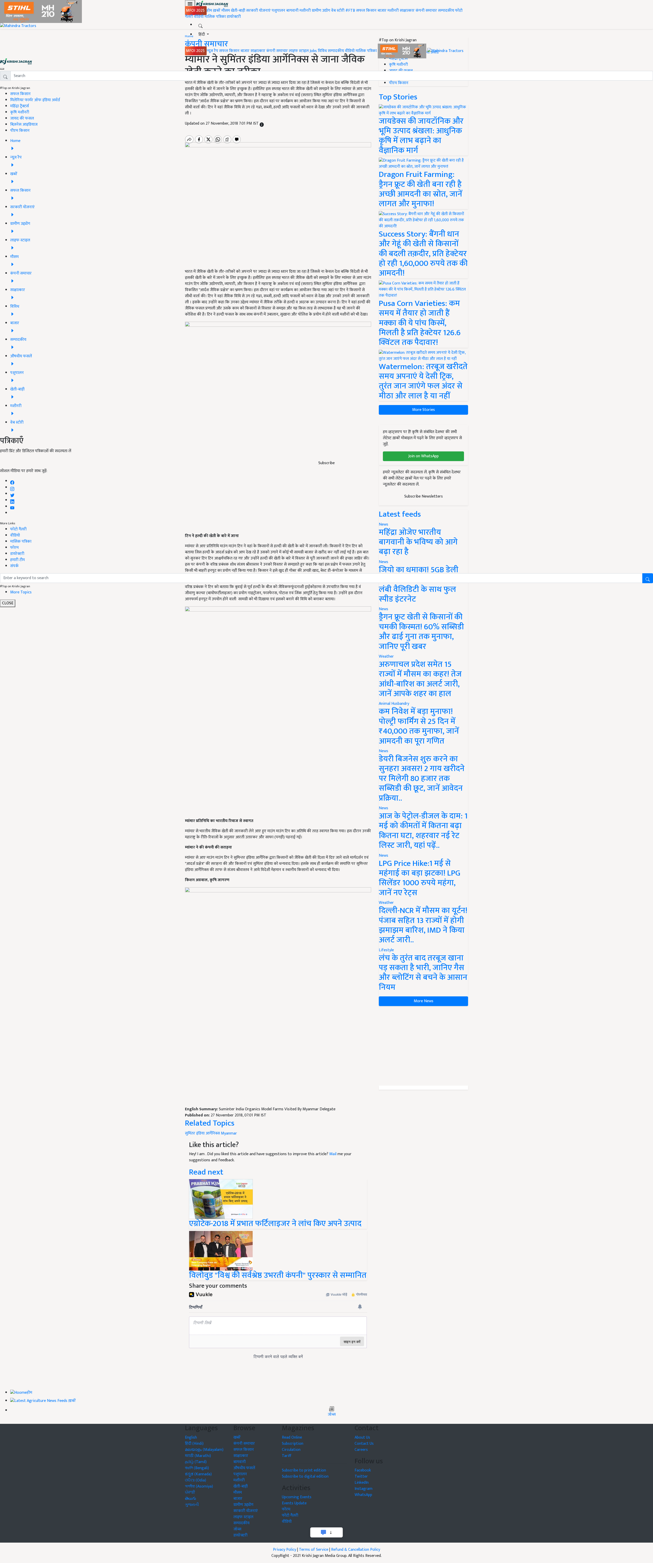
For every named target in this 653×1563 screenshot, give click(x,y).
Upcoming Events (296, 1497)
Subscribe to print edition (304, 1470)
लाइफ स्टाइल (299, 50)
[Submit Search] (647, 578)
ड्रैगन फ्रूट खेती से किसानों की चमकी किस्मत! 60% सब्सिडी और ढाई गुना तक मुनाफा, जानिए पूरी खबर (421, 631)
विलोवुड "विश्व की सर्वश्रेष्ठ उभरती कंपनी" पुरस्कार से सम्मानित (278, 1275)
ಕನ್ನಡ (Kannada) (198, 1474)
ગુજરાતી (192, 1504)
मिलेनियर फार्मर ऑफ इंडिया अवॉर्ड (35, 100)
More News (423, 1001)
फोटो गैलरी (18, 529)
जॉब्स (332, 1415)
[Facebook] (12, 481)
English (191, 1437)
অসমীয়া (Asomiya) (199, 1486)
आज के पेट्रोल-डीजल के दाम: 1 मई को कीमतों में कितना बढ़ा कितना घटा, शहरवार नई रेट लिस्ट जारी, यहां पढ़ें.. (423, 830)
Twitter (361, 1476)
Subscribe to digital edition (305, 1476)
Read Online (292, 1437)
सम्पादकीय (446, 10)
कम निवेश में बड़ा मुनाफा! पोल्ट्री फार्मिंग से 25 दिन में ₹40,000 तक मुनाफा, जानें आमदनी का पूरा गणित (419, 726)
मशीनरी (305, 10)
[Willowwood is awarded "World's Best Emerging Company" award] (221, 1250)
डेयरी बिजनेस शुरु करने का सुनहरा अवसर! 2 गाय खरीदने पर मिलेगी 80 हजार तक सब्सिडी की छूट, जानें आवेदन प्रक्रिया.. (421, 778)
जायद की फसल (22, 118)
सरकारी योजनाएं (259, 10)
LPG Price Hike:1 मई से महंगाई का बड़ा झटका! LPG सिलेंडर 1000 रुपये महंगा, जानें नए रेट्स (419, 878)
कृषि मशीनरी (19, 112)
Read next (206, 1172)
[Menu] (190, 4)
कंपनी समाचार (426, 10)
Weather (386, 656)
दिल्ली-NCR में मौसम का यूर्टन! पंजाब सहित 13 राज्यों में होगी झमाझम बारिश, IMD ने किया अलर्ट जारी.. (423, 925)
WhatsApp (363, 1494)
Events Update (294, 1503)
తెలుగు (190, 1498)
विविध (322, 50)
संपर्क (14, 566)
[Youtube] (12, 506)
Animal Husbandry (394, 703)
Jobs (313, 50)
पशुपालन (278, 10)
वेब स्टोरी (337, 10)
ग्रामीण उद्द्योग (243, 1504)
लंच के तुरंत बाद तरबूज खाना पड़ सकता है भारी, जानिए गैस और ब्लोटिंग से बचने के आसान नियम (423, 972)
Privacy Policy (284, 1549)
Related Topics (209, 1123)
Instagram (363, 1488)
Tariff (286, 1455)
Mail (332, 1154)
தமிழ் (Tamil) (196, 1461)
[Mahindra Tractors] (445, 50)
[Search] (200, 25)
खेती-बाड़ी (238, 10)
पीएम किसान (20, 130)
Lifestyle (386, 950)
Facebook (363, 1470)
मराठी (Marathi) (198, 1455)
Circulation (291, 1449)
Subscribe (326, 463)
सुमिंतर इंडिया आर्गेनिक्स (202, 1133)
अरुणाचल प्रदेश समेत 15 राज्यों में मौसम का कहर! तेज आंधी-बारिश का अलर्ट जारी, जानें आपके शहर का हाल (420, 679)
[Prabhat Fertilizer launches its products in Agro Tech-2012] (221, 1198)
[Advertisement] (278, 1068)
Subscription (292, 1443)
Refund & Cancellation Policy (355, 1549)
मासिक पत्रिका (216, 16)
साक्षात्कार (407, 10)
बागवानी (292, 10)
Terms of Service (313, 1549)
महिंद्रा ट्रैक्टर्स (19, 106)
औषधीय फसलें (244, 1468)
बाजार (382, 10)
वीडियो (199, 16)
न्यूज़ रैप (212, 50)
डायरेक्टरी (234, 16)
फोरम (14, 547)
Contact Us (364, 1443)
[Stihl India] (402, 50)
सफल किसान (366, 10)
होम (209, 10)
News (383, 609)
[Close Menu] (2, 69)
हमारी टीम (17, 559)
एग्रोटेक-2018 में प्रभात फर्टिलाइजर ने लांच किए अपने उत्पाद (275, 1223)
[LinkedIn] (12, 500)
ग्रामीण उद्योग (321, 10)
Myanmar (229, 1133)
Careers (361, 1449)
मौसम (225, 10)
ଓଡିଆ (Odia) (195, 1480)
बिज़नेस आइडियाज (23, 124)
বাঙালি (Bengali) (197, 1468)
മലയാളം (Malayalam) (204, 1449)
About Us (362, 1437)
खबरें (237, 1437)
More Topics (21, 592)
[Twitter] (12, 493)
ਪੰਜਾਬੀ (190, 1492)
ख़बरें (216, 10)
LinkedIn (362, 1482)
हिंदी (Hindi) (194, 1443)
